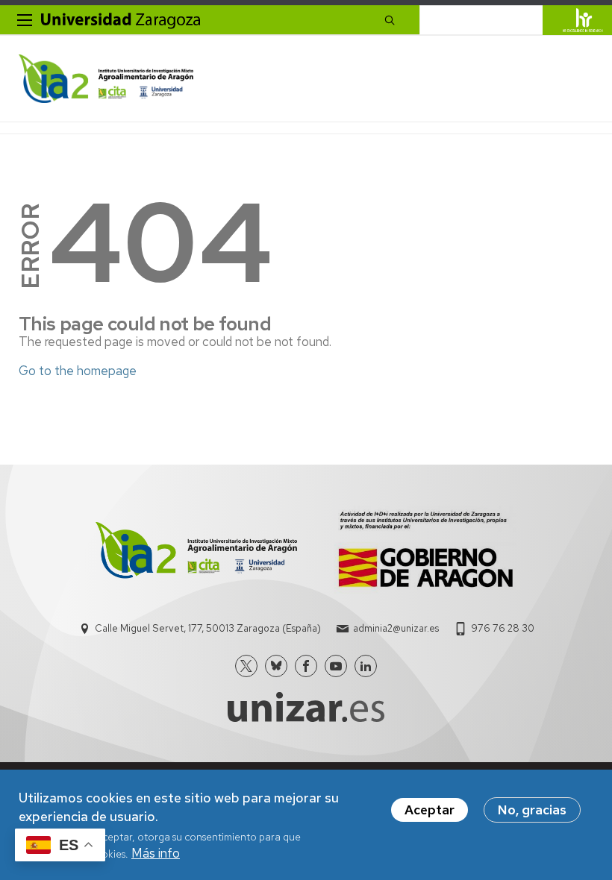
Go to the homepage (78, 370)
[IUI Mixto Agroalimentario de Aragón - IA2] (106, 78)
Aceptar (430, 810)
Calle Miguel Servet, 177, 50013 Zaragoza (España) (208, 628)
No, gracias (532, 810)
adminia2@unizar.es (396, 628)
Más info (155, 853)
